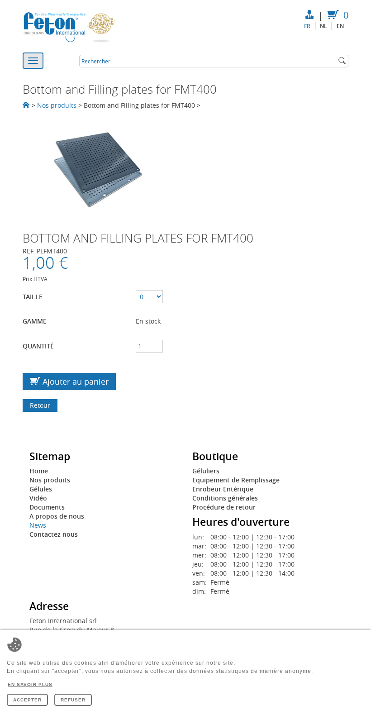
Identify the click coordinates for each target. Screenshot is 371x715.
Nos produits (56, 105)
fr (307, 26)
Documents (47, 507)
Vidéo (38, 498)
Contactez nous (53, 534)
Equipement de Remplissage (236, 480)
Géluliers (205, 471)
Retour (40, 405)
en (340, 26)
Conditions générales (225, 498)
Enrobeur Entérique (222, 489)
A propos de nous (56, 516)
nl (323, 26)
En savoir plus (30, 684)
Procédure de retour (224, 507)
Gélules (40, 489)
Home (38, 471)
